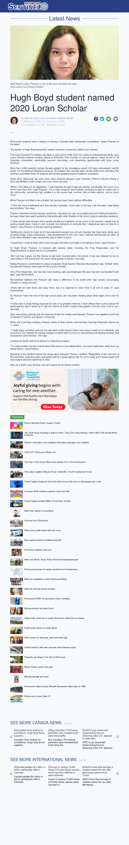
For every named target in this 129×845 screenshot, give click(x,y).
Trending (17, 417)
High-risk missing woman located (39, 588)
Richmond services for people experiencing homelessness (51, 569)
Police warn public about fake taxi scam (42, 530)
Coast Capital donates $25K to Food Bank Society (47, 500)
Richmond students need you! (38, 549)
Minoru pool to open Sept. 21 (37, 696)
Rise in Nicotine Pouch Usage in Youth (42, 422)
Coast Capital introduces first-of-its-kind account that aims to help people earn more (62, 481)
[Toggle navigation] (117, 6)
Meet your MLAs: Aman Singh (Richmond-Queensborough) (51, 559)
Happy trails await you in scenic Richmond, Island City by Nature (54, 618)
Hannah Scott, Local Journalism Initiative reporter (49, 118)
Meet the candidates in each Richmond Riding (45, 578)
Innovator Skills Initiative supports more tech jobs (47, 491)
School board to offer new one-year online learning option (50, 647)
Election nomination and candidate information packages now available (56, 442)
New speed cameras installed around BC (43, 539)
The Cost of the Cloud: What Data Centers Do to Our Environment (54, 461)
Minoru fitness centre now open (38, 666)
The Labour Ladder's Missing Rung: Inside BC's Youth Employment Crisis (58, 471)
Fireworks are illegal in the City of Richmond (44, 657)
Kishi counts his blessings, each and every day (45, 637)
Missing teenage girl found (36, 676)
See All (67, 723)
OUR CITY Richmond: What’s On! (40, 452)
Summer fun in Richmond (36, 520)
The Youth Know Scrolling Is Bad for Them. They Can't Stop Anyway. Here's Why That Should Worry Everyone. (70, 434)
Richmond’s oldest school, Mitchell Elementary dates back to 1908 (54, 686)
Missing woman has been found (38, 608)
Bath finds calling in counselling (38, 510)
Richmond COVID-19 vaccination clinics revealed (47, 598)
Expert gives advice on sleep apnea (40, 627)
